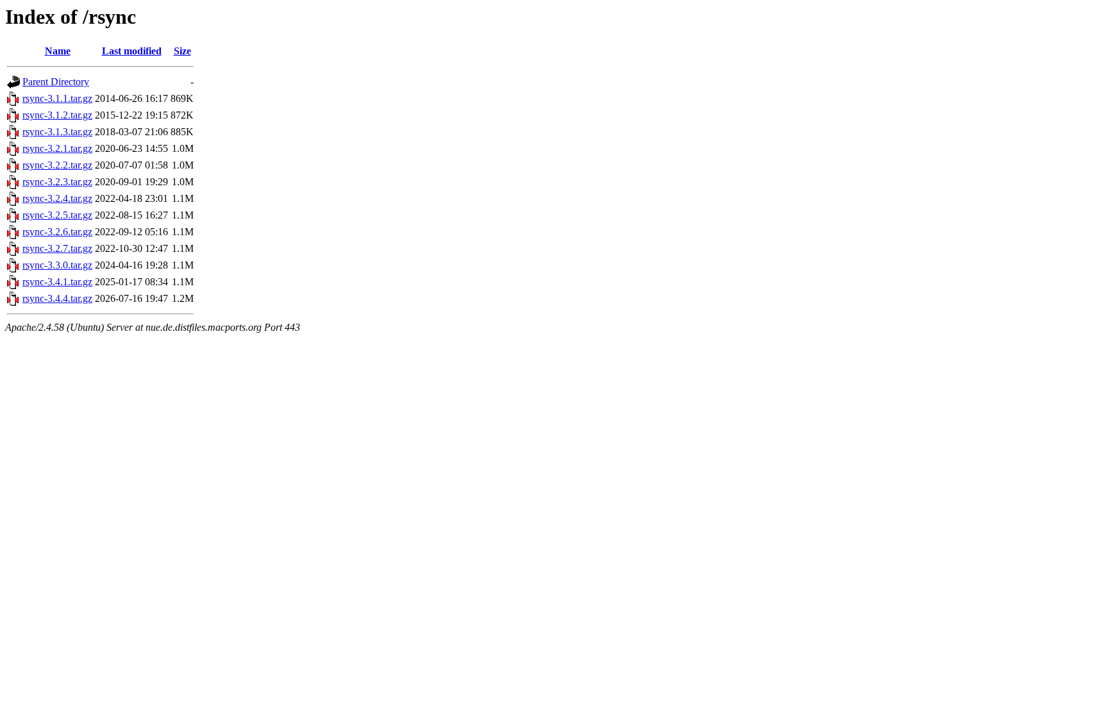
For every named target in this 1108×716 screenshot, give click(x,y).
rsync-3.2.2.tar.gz (57, 165)
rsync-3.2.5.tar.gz (57, 215)
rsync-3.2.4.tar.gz (57, 198)
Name (58, 51)
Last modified (132, 51)
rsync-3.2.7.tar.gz (57, 248)
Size (182, 51)
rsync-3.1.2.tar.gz (57, 115)
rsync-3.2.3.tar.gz (57, 181)
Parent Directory (55, 81)
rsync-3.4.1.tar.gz (57, 281)
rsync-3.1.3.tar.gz (57, 131)
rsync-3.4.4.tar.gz (57, 298)
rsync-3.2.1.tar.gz (57, 148)
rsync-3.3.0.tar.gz (57, 265)
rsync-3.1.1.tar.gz (57, 98)
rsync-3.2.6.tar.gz (57, 231)
